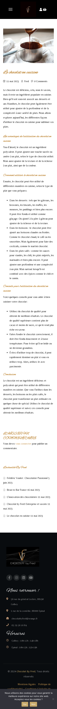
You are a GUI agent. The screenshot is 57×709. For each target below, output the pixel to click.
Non (33, 704)
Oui (25, 704)
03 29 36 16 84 (19, 625)
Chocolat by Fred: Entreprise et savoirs (27, 504)
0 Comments (40, 81)
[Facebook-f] (9, 578)
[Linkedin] (24, 578)
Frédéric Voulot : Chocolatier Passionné (27, 478)
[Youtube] (31, 578)
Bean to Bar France (17, 489)
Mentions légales (26, 684)
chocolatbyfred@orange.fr (25, 618)
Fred (26, 81)
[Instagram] (16, 578)
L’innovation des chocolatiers (22, 497)
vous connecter (23, 443)
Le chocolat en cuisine (18, 515)
